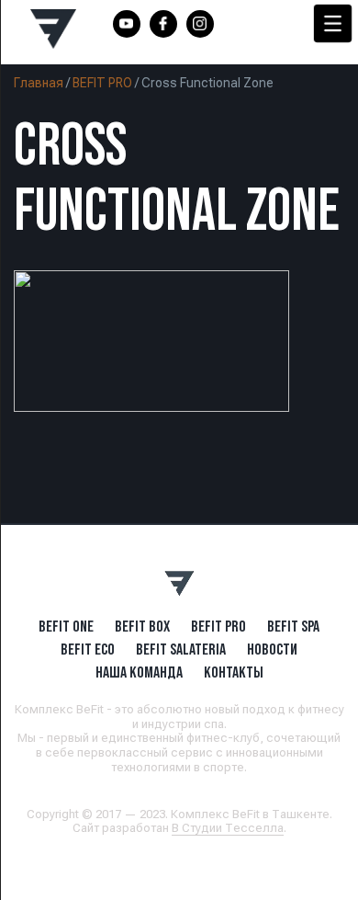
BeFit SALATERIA (181, 649)
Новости (272, 649)
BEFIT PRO (102, 82)
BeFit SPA (293, 626)
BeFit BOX (142, 626)
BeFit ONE (66, 626)
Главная (38, 82)
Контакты (233, 672)
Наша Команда (139, 672)
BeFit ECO (88, 649)
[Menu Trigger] (333, 23)
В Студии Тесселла (228, 828)
